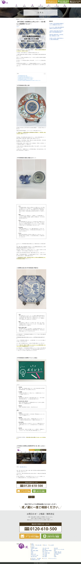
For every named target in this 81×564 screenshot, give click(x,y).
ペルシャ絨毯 (45, 555)
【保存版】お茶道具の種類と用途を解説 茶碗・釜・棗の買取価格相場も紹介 (56, 31)
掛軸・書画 (56, 548)
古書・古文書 (45, 554)
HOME (32, 543)
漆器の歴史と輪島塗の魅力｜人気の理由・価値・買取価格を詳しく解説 (56, 35)
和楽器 (55, 556)
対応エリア (45, 545)
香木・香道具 (45, 556)
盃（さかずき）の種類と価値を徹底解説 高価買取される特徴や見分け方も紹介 (56, 28)
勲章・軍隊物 (56, 554)
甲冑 (31, 549)
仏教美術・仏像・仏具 (57, 551)
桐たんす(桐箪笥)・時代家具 (47, 550)
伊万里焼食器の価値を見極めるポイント (25, 76)
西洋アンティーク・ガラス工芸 (59, 549)
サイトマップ (45, 558)
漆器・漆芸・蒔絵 (34, 556)
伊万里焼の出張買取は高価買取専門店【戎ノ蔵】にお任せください (29, 80)
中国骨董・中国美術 (34, 548)
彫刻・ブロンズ (45, 551)
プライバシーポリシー (53, 558)
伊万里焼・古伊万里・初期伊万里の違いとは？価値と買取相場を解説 (56, 39)
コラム (17, 26)
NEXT (33, 496)
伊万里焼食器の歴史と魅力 (22, 75)
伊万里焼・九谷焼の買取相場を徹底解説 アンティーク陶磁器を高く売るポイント (56, 24)
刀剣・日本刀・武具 (46, 548)
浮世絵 (32, 551)
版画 (55, 550)
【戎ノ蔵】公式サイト (23, 466)
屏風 (55, 555)
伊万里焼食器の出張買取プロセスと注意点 (25, 79)
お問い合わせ (33, 558)
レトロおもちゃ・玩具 (34, 555)
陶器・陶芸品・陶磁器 (34, 550)
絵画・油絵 (44, 549)
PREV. (30, 496)
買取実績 (32, 545)
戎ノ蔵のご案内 (38, 545)
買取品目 (32, 546)
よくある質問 (52, 545)
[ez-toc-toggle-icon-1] (44, 74)
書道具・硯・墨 (33, 554)
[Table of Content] (45, 73)
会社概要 (39, 558)
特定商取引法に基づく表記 (35, 559)
